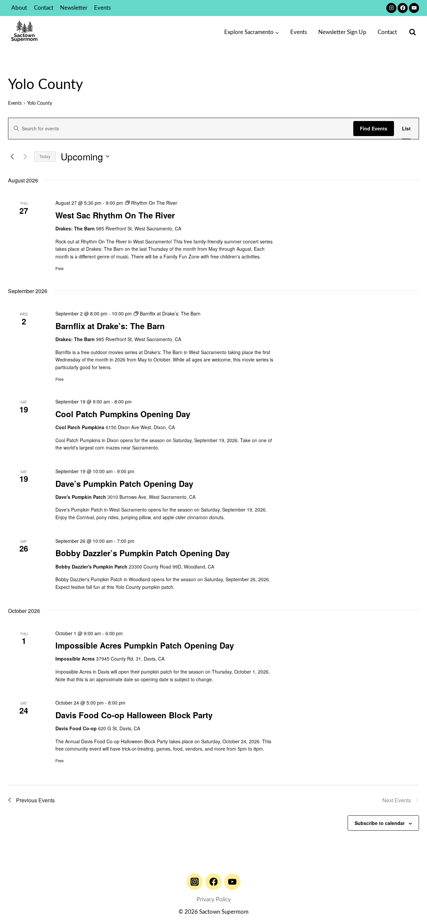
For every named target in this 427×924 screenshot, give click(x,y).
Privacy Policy (213, 899)
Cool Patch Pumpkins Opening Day (122, 413)
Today (44, 156)
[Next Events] (25, 156)
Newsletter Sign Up (342, 32)
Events (102, 8)
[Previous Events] (12, 156)
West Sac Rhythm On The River (115, 215)
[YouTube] (414, 8)
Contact (43, 8)
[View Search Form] (412, 32)
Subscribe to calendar (380, 823)
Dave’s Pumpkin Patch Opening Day (124, 483)
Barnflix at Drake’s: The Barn (110, 325)
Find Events (373, 128)
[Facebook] (403, 8)
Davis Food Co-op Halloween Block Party (133, 715)
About (19, 8)
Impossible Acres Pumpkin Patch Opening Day (144, 645)
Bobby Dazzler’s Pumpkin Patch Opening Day (142, 553)
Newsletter (73, 8)
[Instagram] (391, 8)
